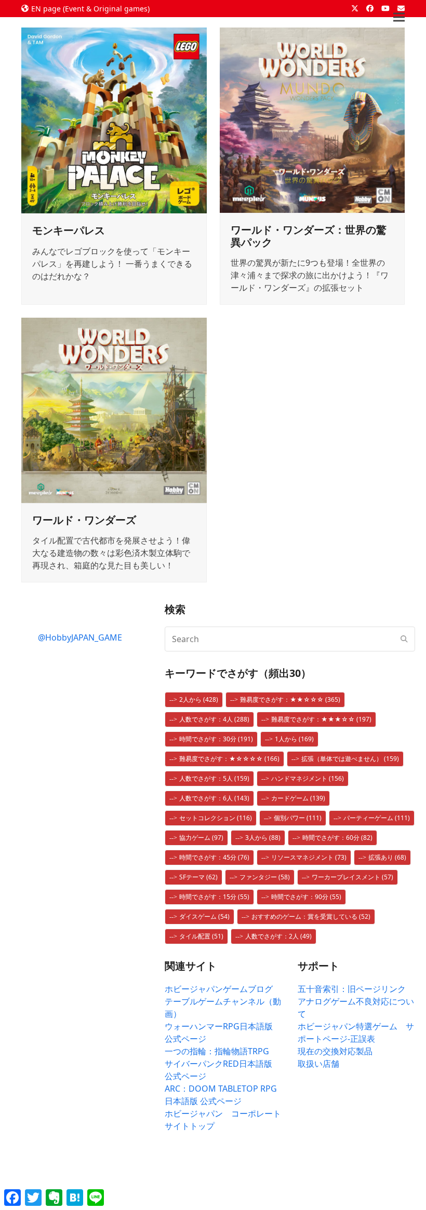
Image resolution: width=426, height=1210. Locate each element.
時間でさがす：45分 (214, 857)
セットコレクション (215, 817)
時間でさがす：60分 (337, 837)
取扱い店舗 (318, 1063)
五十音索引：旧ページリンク (352, 989)
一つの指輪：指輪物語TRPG (217, 1051)
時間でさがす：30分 (216, 739)
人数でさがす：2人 (278, 936)
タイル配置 (201, 936)
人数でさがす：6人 (214, 798)
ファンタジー (264, 877)
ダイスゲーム (204, 916)
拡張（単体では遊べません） (350, 758)
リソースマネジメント (309, 857)
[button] (399, 17)
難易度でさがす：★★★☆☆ (321, 719)
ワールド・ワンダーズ (84, 520)
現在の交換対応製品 (335, 1051)
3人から (263, 837)
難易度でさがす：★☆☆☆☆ (229, 758)
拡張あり (387, 857)
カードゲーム (298, 798)
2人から (198, 699)
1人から (294, 739)
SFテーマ (198, 877)
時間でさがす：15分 (214, 896)
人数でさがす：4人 (214, 719)
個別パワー (298, 817)
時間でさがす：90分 (306, 896)
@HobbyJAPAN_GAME (80, 637)
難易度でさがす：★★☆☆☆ (290, 699)
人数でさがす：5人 (214, 778)
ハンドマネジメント (307, 778)
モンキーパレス (68, 230)
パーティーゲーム (376, 817)
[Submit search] (404, 639)
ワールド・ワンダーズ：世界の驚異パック (309, 236)
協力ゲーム (201, 837)
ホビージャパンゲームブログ (219, 989)
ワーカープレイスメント (352, 877)
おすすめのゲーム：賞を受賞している (310, 916)
